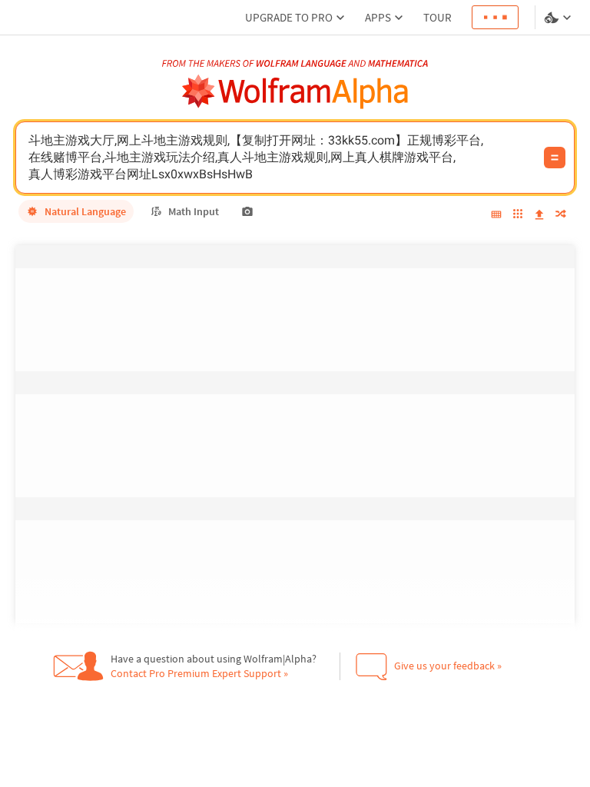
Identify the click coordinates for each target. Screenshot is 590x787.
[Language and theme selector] (559, 18)
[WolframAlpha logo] (295, 92)
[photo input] (247, 211)
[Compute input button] (554, 157)
